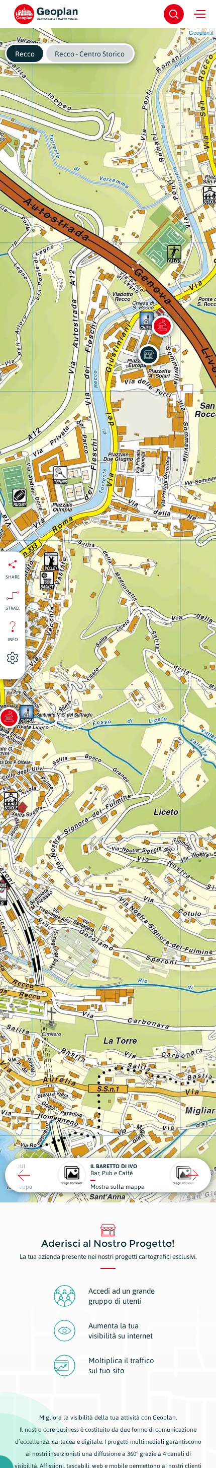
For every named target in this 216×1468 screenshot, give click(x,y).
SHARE (13, 577)
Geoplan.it (201, 32)
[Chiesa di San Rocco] (162, 326)
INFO (13, 639)
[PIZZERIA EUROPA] (149, 355)
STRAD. (13, 608)
